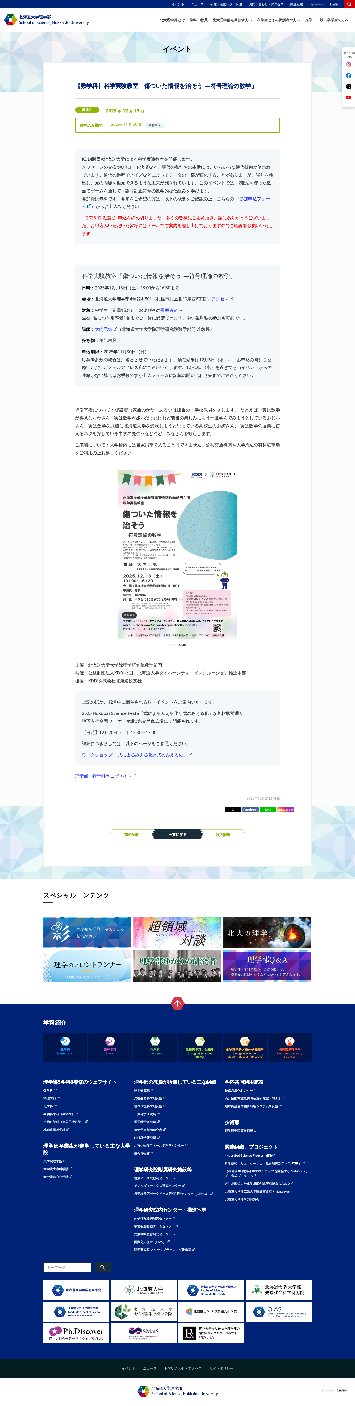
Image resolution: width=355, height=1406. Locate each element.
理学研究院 (142, 1090)
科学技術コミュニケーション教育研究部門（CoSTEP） (263, 1163)
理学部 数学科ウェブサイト (103, 776)
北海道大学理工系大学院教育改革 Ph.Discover (257, 1191)
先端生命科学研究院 (148, 1098)
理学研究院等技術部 (239, 1131)
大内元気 (103, 329)
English (335, 4)
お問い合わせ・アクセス (266, 4)
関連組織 (296, 4)
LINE (268, 809)
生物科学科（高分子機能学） (63, 1122)
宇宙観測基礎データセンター (154, 1226)
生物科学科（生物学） (59, 1114)
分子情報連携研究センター (153, 1218)
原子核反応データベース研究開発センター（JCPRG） (171, 1193)
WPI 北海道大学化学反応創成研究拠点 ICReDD (257, 1183)
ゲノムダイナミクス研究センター (157, 1186)
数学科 (65, 1051)
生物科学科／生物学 (200, 1052)
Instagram (285, 809)
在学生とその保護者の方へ (278, 19)
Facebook (250, 809)
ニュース (197, 4)
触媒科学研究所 (145, 1138)
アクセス (220, 299)
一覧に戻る (178, 834)
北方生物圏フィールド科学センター (159, 1145)
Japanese (317, 4)
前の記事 (131, 834)
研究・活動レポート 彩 (226, 4)
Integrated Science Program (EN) (248, 1155)
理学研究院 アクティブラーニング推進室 (162, 1249)
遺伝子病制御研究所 (148, 1130)
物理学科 (110, 1051)
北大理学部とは (172, 19)
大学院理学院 (52, 1161)
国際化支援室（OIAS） (150, 1242)
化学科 (155, 1051)
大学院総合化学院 (56, 1177)
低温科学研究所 (145, 1114)
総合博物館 (142, 1153)
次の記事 (223, 834)
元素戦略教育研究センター (153, 1234)
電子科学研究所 (145, 1122)
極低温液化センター (239, 1090)
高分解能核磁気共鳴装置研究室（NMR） (253, 1098)
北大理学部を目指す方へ (232, 19)
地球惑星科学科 (289, 1052)
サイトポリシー (221, 1368)
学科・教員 (199, 19)
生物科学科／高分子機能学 (245, 1052)
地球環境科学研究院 (148, 1106)
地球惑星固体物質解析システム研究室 (251, 1106)
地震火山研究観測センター (153, 1178)
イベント (178, 4)
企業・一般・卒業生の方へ (327, 19)
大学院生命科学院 (56, 1169)
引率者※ (169, 310)
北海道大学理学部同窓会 (242, 1199)
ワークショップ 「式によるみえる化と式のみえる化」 (134, 755)
